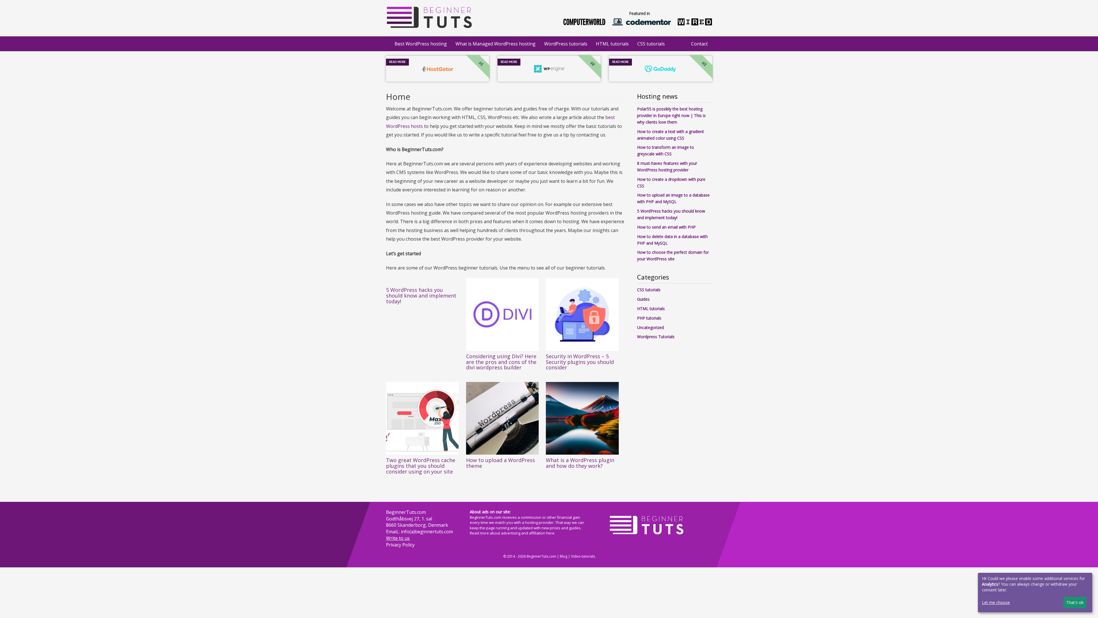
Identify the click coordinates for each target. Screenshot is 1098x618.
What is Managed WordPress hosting (495, 44)
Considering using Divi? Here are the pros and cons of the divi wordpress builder (501, 362)
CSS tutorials (651, 44)
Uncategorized (650, 327)
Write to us (398, 538)
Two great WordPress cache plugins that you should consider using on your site (420, 466)
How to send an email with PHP (666, 227)
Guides (643, 299)
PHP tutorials (649, 318)
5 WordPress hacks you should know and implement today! (421, 295)
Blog (563, 556)
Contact (699, 44)
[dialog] (1035, 592)
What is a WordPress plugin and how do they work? (580, 463)
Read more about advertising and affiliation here (512, 533)
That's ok (1074, 602)
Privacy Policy (400, 545)
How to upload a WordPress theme (500, 463)
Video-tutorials (583, 556)
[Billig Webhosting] (429, 16)
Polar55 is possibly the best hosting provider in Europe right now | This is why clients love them (671, 115)
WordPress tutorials (565, 44)
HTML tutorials (612, 44)
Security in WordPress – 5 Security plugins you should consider (580, 362)
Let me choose (996, 602)
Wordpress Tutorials (656, 336)
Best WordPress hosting (421, 44)
